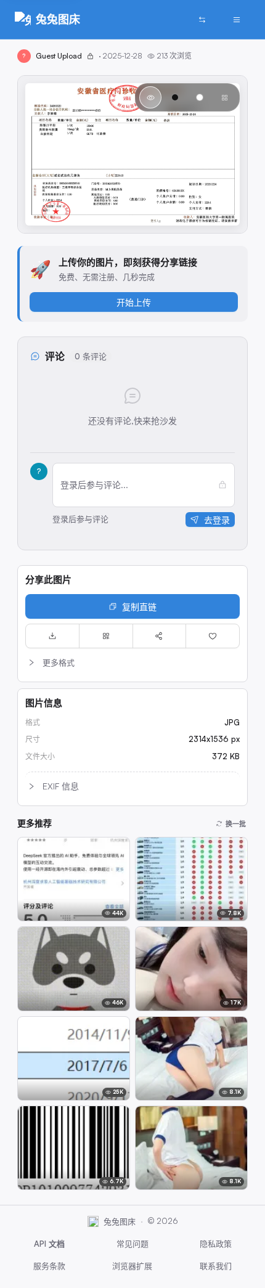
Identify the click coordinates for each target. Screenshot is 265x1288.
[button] (132, 662)
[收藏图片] (213, 636)
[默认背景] (150, 97)
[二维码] (106, 636)
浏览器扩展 (132, 1266)
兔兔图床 (58, 19)
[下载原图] (52, 636)
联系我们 (216, 1266)
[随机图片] (202, 19)
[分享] (159, 636)
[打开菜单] (236, 19)
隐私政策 (216, 1244)
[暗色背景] (175, 97)
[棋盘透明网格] (224, 97)
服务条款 (49, 1266)
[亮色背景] (200, 97)
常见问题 (132, 1244)
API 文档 (49, 1244)
